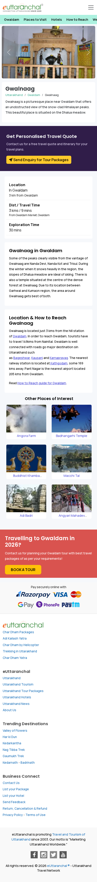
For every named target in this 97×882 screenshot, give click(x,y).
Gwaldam (11, 19)
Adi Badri (26, 515)
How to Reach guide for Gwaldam (41, 383)
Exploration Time (24, 224)
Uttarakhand (14, 95)
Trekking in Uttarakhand (20, 651)
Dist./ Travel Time (24, 205)
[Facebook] (34, 854)
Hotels (56, 19)
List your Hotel (13, 796)
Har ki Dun (10, 737)
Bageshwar (21, 358)
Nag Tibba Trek (14, 750)
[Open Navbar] (91, 7)
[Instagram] (43, 854)
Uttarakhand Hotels (17, 697)
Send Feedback (14, 802)
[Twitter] (53, 854)
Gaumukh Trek (13, 756)
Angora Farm (26, 436)
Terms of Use (35, 815)
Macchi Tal (72, 475)
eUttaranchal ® (58, 866)
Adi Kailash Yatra (15, 638)
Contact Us (11, 783)
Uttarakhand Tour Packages (23, 691)
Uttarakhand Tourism (18, 684)
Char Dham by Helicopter (21, 645)
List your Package (16, 789)
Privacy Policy (13, 815)
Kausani (37, 358)
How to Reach (77, 19)
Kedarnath (10, 763)
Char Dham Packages (18, 632)
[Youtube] (63, 854)
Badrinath (28, 763)
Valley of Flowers (15, 731)
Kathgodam (58, 363)
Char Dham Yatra (15, 658)
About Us (9, 710)
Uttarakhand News (16, 704)
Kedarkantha (12, 743)
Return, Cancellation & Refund (25, 809)
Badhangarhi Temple (71, 436)
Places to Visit (35, 19)
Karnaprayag (59, 358)
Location (17, 184)
